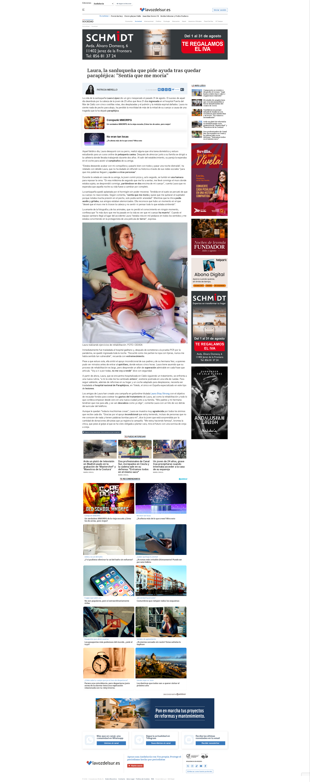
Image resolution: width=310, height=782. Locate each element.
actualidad (85, 26)
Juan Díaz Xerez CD (150, 16)
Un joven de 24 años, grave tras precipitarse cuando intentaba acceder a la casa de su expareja (169, 465)
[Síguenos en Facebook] (205, 766)
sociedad (138, 21)
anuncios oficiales (195, 21)
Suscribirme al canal (160, 743)
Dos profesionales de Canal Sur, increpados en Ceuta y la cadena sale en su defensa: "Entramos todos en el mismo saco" (215, 135)
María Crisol (88, 472)
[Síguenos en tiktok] (196, 766)
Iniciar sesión (220, 10)
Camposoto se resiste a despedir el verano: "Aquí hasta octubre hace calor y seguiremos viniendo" (214, 93)
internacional (148, 21)
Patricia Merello (107, 89)
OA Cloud (171, 779)
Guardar (176, 89)
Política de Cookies (143, 779)
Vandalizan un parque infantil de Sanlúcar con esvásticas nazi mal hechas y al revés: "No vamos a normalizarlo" (214, 113)
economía (128, 21)
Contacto (121, 779)
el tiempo (219, 21)
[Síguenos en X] (188, 766)
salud (184, 21)
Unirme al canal (111, 743)
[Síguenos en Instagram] (192, 766)
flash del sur (208, 21)
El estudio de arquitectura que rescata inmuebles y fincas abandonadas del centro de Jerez (214, 103)
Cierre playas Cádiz (132, 16)
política (158, 21)
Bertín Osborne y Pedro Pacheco (174, 16)
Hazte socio (136, 766)
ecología (167, 21)
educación (176, 21)
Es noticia (104, 16)
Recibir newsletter (210, 743)
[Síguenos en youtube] (201, 766)
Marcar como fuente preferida (200, 771)
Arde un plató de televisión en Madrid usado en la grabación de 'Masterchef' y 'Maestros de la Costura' (215, 124)
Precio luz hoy (117, 16)
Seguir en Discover (125, 3)
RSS (152, 779)
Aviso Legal (130, 779)
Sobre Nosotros (111, 779)
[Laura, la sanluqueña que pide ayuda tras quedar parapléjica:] (155, 10)
